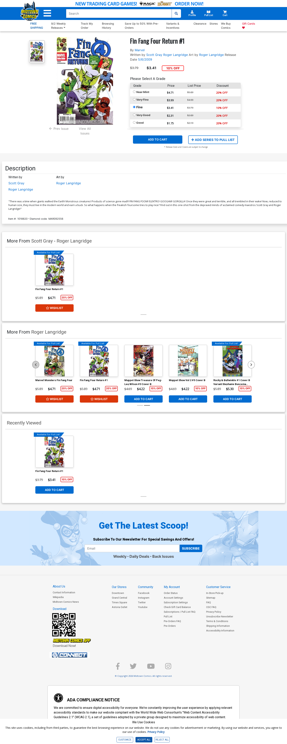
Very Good (143, 115)
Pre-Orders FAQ (172, 621)
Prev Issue (61, 129)
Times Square (119, 602)
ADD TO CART (157, 139)
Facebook (143, 593)
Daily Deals (139, 556)
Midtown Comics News (66, 601)
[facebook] (117, 667)
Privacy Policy (213, 611)
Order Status (171, 593)
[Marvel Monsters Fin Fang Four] (54, 361)
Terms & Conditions (217, 621)
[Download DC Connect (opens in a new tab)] (77, 655)
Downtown (118, 593)
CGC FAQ (211, 607)
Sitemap (210, 597)
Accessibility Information (220, 630)
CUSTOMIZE (124, 739)
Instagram (143, 597)
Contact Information (64, 592)
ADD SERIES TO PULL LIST (214, 140)
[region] (35, 364)
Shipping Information (218, 625)
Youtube (142, 607)
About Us (59, 586)
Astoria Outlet (119, 607)
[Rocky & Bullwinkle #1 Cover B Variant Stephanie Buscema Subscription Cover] (232, 361)
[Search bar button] (176, 13)
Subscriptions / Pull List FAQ (179, 611)
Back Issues (163, 556)
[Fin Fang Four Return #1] (54, 270)
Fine (139, 107)
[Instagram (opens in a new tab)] (168, 667)
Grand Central (119, 597)
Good (140, 122)
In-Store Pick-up (215, 593)
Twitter (142, 602)
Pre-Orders (170, 625)
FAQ (208, 602)
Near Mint (142, 92)
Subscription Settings (176, 602)
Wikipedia (58, 597)
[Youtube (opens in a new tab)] (151, 667)
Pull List (168, 616)
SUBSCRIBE (191, 548)
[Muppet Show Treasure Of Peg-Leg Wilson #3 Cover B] (143, 361)
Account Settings (173, 597)
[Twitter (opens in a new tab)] (133, 667)
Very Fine (142, 99)
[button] (47, 13)
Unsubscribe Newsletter (219, 616)
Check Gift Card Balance (177, 607)
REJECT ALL (162, 739)
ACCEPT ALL (144, 739)
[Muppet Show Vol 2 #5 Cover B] (188, 361)
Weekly (120, 556)
